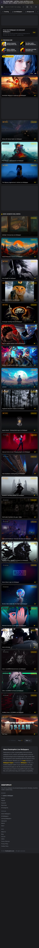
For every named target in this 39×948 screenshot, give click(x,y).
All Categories (4, 807)
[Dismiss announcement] (37, 2)
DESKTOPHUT (6, 785)
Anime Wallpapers (5, 813)
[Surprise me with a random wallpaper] (27, 7)
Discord (3, 836)
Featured (3, 803)
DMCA (2, 839)
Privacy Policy (4, 843)
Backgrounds (30, 11)
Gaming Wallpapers (6, 818)
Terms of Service (5, 841)
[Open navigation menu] (36, 7)
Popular (3, 800)
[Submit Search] (31, 7)
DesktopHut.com (9, 851)
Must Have (4, 805)
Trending (6, 11)
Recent (3, 798)
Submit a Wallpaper (8, 795)
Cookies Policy (4, 846)
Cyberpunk (4, 821)
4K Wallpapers (5, 816)
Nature (3, 823)
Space (2, 825)
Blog (2, 834)
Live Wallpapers (18, 11)
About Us (3, 831)
